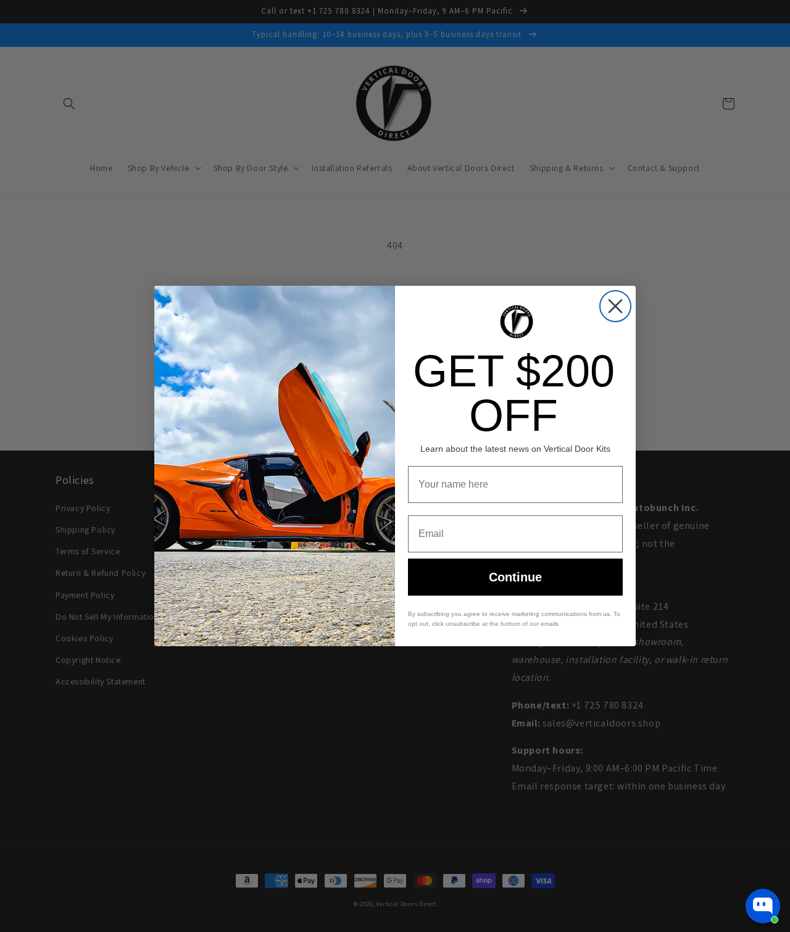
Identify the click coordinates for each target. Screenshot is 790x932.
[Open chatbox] (763, 906)
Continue (515, 577)
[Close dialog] (615, 306)
